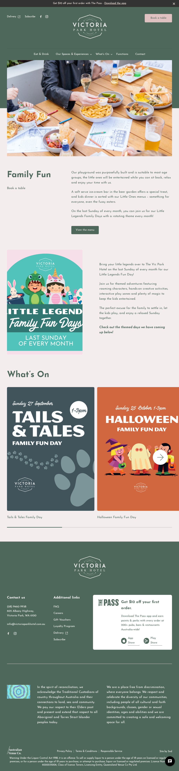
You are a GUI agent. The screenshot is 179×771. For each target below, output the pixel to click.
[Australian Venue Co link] (14, 751)
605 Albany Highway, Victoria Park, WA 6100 (21, 613)
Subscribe (30, 16)
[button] (160, 457)
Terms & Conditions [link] (86, 751)
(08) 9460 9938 (16, 606)
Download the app (115, 3)
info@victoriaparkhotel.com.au (26, 624)
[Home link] (89, 26)
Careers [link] (58, 613)
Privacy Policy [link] (64, 751)
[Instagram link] (46, 16)
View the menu (85, 230)
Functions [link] (122, 54)
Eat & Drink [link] (41, 54)
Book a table (158, 18)
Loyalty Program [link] (64, 626)
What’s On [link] (102, 54)
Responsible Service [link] (111, 751)
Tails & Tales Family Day (24, 517)
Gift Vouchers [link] (62, 619)
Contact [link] (140, 54)
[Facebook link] (40, 16)
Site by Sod (166, 751)
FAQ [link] (56, 606)
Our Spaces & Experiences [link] (72, 54)
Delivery (11, 16)
